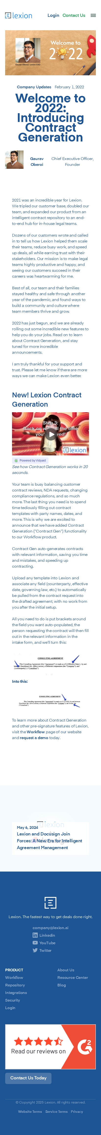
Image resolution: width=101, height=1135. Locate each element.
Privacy (77, 1111)
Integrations (16, 992)
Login (10, 1007)
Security (12, 1000)
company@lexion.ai (50, 927)
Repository (15, 985)
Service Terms (56, 1111)
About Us (65, 969)
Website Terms (30, 1111)
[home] (18, 15)
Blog (61, 985)
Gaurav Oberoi (37, 161)
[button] (93, 15)
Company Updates (34, 86)
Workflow (36, 731)
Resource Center (72, 977)
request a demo (34, 737)
